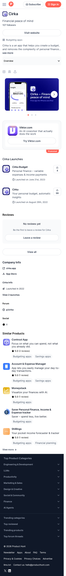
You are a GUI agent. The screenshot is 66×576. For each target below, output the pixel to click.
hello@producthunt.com (37, 564)
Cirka (15, 189)
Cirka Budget (20, 166)
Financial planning (45, 442)
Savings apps (43, 356)
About (28, 552)
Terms (43, 552)
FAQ (35, 552)
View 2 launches (11, 294)
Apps (19, 552)
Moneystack (19, 388)
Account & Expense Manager (29, 363)
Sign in (55, 4)
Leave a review (32, 237)
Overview (8, 61)
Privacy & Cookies (13, 558)
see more (7, 52)
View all (31, 251)
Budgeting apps (14, 39)
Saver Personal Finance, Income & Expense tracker (31, 411)
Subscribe (35, 4)
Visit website (31, 32)
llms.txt (7, 564)
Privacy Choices (32, 558)
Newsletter (9, 552)
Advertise (47, 558)
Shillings (17, 428)
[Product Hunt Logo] (11, 4)
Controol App (20, 339)
